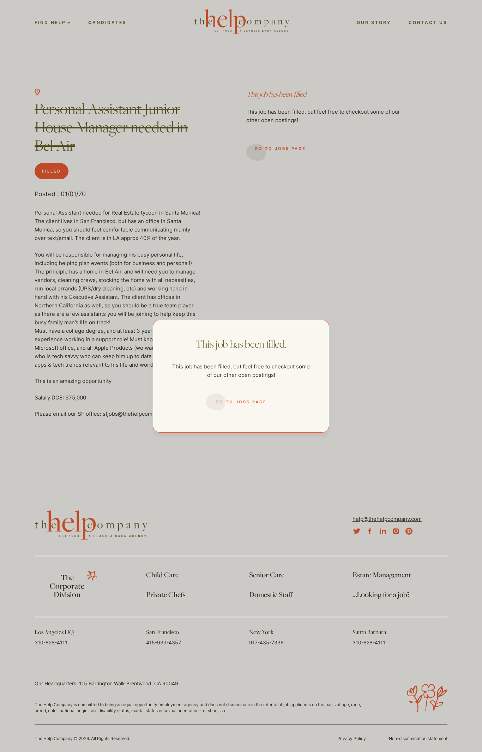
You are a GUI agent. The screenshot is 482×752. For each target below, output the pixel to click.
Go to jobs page (241, 401)
